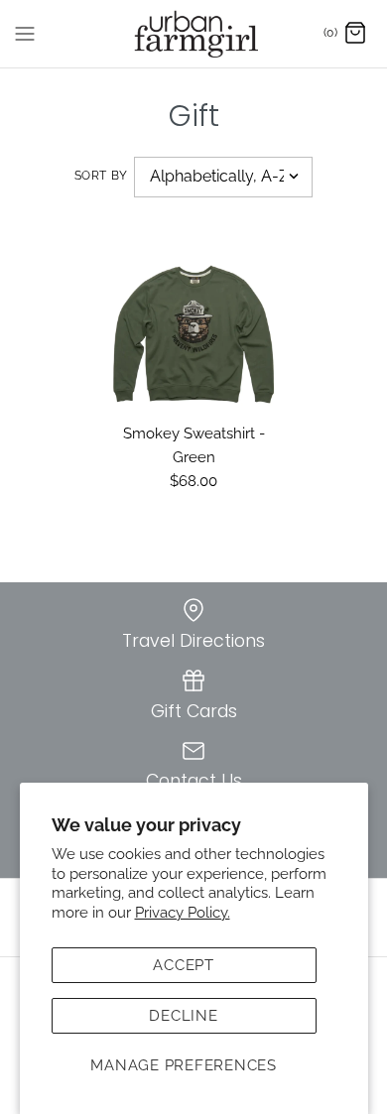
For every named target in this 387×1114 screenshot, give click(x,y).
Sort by (101, 176)
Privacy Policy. (182, 913)
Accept (183, 965)
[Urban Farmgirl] (194, 34)
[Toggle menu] (25, 33)
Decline (183, 1016)
